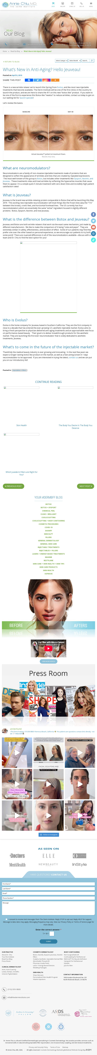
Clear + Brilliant (48, 514)
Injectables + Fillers (19, 370)
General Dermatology (48, 540)
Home (5, 51)
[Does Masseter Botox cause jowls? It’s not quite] (17, 784)
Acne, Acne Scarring (9, 969)
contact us (73, 357)
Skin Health (48, 570)
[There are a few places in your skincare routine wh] (17, 753)
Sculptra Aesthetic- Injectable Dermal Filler (48, 959)
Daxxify (48, 531)
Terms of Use (55, 1047)
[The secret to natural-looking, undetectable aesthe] (48, 815)
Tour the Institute (8, 957)
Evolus (60, 87)
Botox (39, 178)
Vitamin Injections (39, 979)
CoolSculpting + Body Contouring (48, 521)
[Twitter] (38, 80)
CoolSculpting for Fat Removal (74, 957)
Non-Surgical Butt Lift (71, 955)
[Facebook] (29, 80)
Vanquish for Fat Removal (73, 961)
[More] (55, 80)
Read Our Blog (60, 45)
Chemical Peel (48, 511)
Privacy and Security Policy (38, 1047)
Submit (48, 941)
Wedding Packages (40, 968)
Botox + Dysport (48, 507)
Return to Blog (12, 62)
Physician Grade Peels (41, 963)
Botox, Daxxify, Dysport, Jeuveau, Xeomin (47, 955)
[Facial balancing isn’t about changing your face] (48, 753)
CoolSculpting (48, 517)
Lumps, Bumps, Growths (10, 972)
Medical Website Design (74, 1050)
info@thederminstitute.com (37, 45)
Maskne (48, 557)
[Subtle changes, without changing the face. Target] (80, 784)
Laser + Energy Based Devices (44, 965)
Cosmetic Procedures (48, 524)
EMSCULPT (48, 534)
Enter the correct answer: (48, 929)
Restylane (48, 560)
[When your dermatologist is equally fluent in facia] (48, 784)
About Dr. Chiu (7, 955)
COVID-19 (48, 527)
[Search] (92, 60)
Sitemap (65, 1047)
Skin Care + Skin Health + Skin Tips (48, 564)
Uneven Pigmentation (9, 974)
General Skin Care (48, 544)
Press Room (6, 961)
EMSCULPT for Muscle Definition (75, 959)
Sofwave (49, 574)
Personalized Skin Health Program (45, 977)
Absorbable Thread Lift (41, 961)
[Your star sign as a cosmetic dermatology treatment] (80, 815)
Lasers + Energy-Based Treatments (48, 554)
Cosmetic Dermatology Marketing (52, 1050)
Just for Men (68, 965)
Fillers (48, 537)
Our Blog (7, 959)
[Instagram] (46, 80)
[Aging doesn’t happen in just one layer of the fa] (80, 753)
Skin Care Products (48, 567)
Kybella (66, 963)
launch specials (26, 97)
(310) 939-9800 (14, 45)
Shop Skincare (38, 975)
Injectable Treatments (48, 547)
